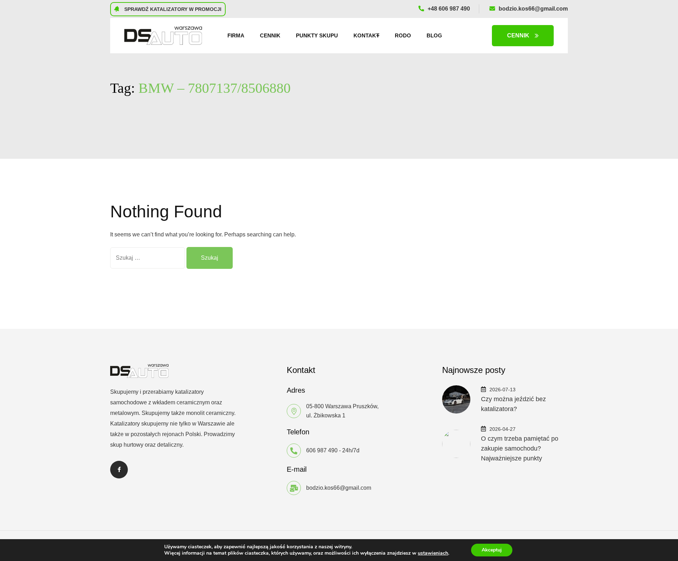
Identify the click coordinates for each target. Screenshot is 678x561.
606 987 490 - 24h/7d (332, 450)
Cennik (270, 35)
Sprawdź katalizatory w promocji (172, 9)
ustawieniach (433, 553)
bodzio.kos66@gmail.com (533, 9)
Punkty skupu (317, 35)
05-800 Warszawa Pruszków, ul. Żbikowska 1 (342, 410)
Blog (434, 35)
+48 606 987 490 (449, 9)
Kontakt (366, 35)
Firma (235, 35)
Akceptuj (492, 550)
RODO (403, 35)
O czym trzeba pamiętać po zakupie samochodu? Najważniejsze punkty (519, 448)
